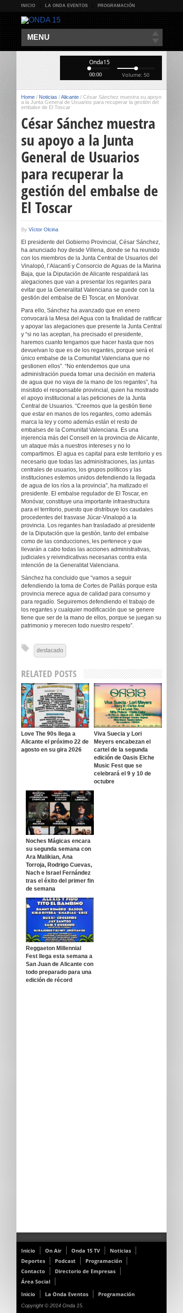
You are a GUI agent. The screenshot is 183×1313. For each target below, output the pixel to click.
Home (28, 97)
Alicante (70, 97)
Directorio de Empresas (85, 1271)
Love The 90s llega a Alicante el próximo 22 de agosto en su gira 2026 (55, 741)
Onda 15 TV (85, 1250)
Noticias (48, 97)
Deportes (33, 1260)
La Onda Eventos (66, 5)
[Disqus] (91, 1111)
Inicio (28, 5)
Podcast (65, 1260)
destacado (50, 650)
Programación (116, 5)
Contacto (33, 1271)
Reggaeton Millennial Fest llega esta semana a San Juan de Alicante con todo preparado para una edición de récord (59, 964)
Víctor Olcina (43, 229)
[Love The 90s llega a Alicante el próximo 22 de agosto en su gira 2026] (55, 705)
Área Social (35, 1281)
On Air (53, 1250)
